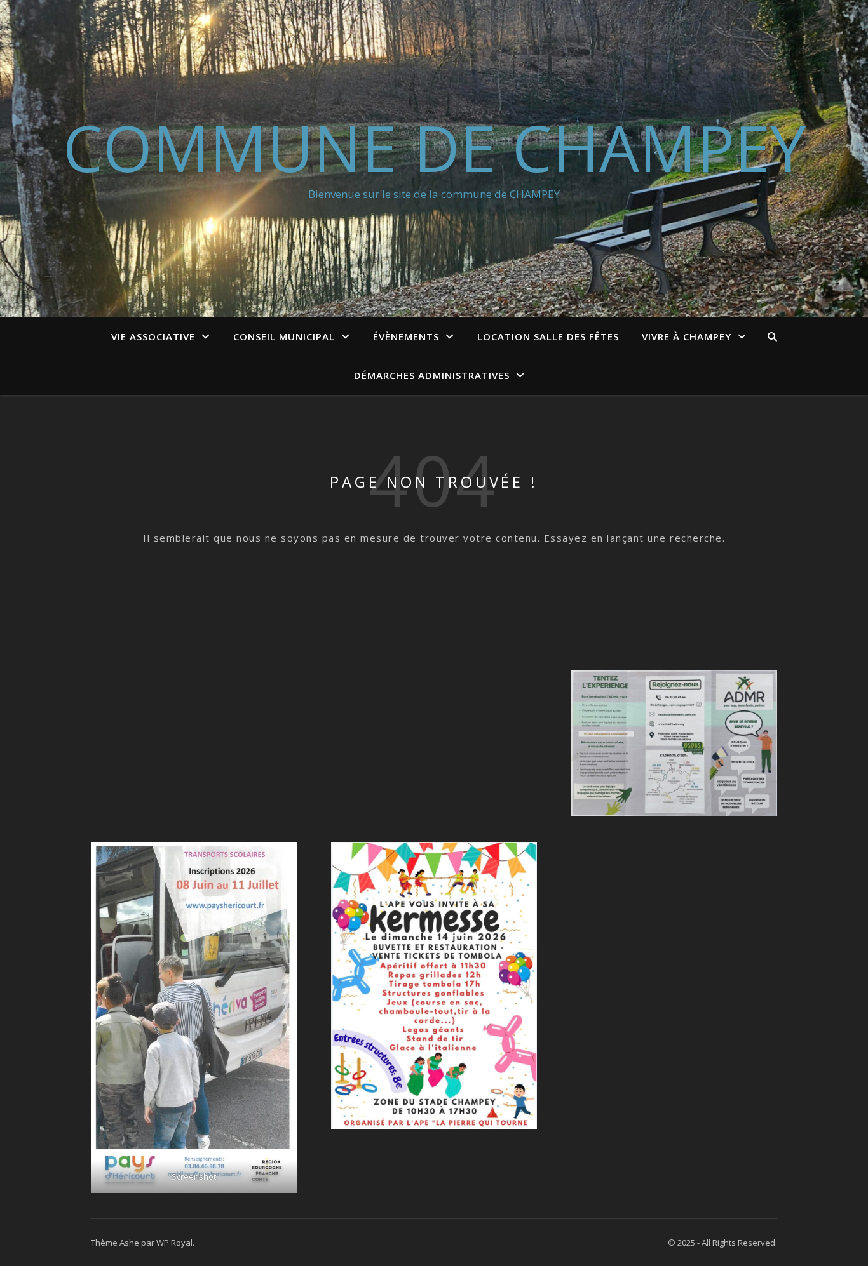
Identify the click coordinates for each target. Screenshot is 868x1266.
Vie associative (153, 336)
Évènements (406, 336)
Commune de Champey (434, 147)
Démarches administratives (432, 375)
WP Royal (174, 1242)
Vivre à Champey (686, 336)
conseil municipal (284, 336)
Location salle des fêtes (548, 336)
